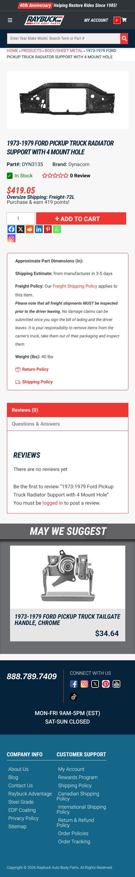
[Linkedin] (39, 229)
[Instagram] (11, 238)
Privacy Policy (23, 818)
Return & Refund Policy (75, 822)
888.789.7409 (32, 676)
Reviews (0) (25, 410)
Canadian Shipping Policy (78, 796)
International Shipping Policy (81, 809)
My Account (96, 20)
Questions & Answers (36, 424)
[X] (20, 229)
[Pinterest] (48, 229)
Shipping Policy (75, 785)
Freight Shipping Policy (75, 286)
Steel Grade (21, 802)
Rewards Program (78, 777)
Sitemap (17, 826)
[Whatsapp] (57, 229)
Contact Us (20, 785)
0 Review (80, 176)
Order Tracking (74, 842)
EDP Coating (22, 810)
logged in (52, 503)
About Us (18, 769)
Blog (13, 777)
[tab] (67, 410)
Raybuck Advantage (30, 794)
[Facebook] (11, 229)
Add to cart (80, 219)
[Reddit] (30, 229)
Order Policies (73, 833)
